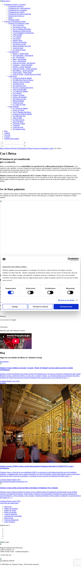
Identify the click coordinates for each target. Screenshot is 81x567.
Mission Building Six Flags (22, 46)
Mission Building (18, 101)
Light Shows (12, 76)
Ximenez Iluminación (11, 520)
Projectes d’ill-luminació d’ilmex (15, 21)
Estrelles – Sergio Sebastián (22, 67)
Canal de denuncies (10, 514)
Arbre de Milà (17, 35)
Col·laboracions (13, 52)
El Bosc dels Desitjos (20, 42)
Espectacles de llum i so (16, 16)
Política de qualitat (10, 512)
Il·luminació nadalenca (16, 6)
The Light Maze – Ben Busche (23, 55)
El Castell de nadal (19, 129)
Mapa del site (8, 518)
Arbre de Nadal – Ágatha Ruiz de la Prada (27, 74)
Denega (15, 306)
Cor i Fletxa (17, 38)
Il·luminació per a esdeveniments (19, 8)
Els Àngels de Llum (19, 86)
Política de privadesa (11, 508)
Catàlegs (7, 133)
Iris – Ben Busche (19, 57)
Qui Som (7, 135)
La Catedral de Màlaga (20, 91)
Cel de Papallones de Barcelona (23, 33)
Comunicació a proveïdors (13, 516)
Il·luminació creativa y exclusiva (15, 4)
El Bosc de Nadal (18, 95)
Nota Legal (8, 506)
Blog (5, 131)
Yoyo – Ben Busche (19, 61)
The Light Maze (18, 121)
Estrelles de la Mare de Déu (22, 31)
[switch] (31, 292)
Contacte (7, 137)
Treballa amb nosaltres (11, 138)
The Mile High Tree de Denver (23, 80)
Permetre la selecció (40, 306)
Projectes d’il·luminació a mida (18, 23)
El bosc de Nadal (18, 110)
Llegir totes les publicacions (9, 503)
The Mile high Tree (19, 116)
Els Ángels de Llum (19, 27)
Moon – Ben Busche (19, 59)
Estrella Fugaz (17, 40)
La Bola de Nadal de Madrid (22, 78)
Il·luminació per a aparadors (17, 10)
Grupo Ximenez (9, 522)
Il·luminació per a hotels (16, 12)
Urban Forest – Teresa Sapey (22, 72)
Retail (10, 18)
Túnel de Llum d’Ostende (21, 82)
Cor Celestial (17, 36)
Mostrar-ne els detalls (66, 300)
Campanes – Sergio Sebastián (22, 65)
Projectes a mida (13, 19)
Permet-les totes (66, 306)
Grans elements (13, 106)
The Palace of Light (19, 44)
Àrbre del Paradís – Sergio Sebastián (25, 69)
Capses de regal (18, 48)
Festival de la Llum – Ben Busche (24, 63)
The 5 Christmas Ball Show (22, 29)
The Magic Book (18, 84)
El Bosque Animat (19, 123)
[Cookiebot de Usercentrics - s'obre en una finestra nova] (69, 259)
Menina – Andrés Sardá (20, 53)
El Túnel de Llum (18, 120)
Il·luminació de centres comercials (19, 14)
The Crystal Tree (18, 25)
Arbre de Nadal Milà (19, 89)
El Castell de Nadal (19, 50)
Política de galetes (10, 510)
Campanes (16, 125)
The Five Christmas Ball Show (23, 87)
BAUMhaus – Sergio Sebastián (23, 70)
